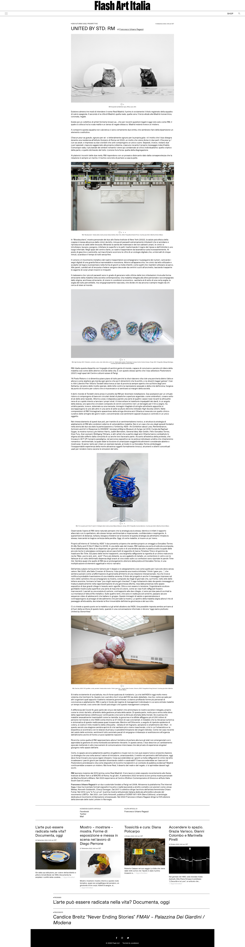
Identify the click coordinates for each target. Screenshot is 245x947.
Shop (230, 13)
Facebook (84, 811)
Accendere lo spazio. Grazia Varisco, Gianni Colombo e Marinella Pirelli (186, 833)
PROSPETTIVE (92, 23)
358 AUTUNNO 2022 (79, 23)
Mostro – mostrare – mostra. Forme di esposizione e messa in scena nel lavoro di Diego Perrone (99, 835)
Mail (82, 816)
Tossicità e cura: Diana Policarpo (142, 829)
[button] (148, 70)
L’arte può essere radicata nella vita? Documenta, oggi (50, 831)
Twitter (83, 814)
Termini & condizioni (130, 943)
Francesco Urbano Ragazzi (131, 29)
